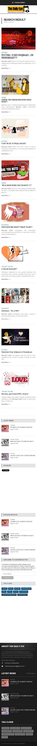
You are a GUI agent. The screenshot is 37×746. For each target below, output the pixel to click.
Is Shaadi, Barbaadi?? (9, 269)
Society (16, 591)
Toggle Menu (19, 2)
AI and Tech (5, 728)
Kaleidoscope (23, 591)
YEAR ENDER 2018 (15, 728)
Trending (12, 425)
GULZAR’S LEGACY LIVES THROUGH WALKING (22, 455)
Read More (5, 68)
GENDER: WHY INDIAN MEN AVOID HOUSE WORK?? (16, 100)
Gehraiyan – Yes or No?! (10, 310)
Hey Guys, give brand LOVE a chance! (14, 394)
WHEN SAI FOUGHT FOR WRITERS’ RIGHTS (22, 441)
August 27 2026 (14, 429)
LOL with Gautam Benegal (9, 594)
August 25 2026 (14, 457)
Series (4, 591)
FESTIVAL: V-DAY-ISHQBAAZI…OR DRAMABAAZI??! (17, 56)
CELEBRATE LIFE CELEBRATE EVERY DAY (21, 427)
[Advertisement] (18, 492)
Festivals (4, 52)
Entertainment (17, 731)
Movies (11, 588)
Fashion (4, 588)
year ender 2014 (20, 734)
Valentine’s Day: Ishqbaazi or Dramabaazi (16, 352)
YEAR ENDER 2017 (22, 594)
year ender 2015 (28, 731)
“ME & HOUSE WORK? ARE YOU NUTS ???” (16, 185)
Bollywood (5, 225)
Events (10, 591)
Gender (3, 97)
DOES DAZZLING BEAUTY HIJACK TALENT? (16, 227)
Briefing (17, 588)
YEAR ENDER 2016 (26, 588)
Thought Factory (7, 267)
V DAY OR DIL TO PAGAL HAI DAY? (13, 143)
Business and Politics (7, 734)
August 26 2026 (14, 443)
